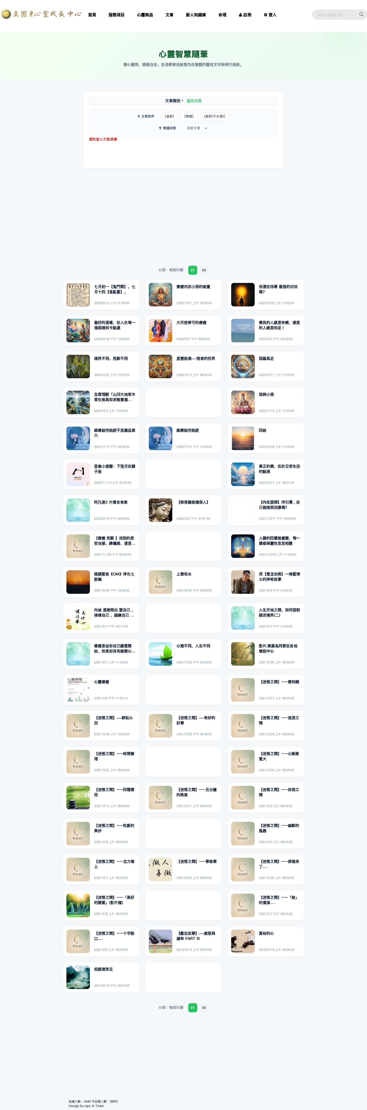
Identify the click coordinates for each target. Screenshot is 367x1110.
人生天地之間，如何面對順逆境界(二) (279, 612)
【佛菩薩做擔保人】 (193, 502)
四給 (262, 430)
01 (193, 270)
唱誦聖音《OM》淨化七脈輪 (114, 576)
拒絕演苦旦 (103, 969)
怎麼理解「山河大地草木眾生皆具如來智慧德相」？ (114, 397)
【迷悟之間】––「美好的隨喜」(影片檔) (114, 900)
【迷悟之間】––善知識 (279, 681)
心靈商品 (145, 14)
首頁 (92, 14)
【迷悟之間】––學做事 (197, 861)
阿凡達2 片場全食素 (111, 502)
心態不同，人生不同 (193, 645)
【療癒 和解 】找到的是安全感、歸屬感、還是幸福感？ (114, 540)
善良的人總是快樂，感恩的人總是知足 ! (279, 325)
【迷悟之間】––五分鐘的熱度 (197, 792)
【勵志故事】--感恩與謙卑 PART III (196, 936)
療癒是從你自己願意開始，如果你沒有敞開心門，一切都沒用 (113, 648)
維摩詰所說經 (188, 430)
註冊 (247, 14)
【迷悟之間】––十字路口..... (114, 936)
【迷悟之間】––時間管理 (114, 756)
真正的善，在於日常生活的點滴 (279, 469)
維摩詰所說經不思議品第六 (114, 433)
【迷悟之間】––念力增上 (114, 864)
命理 (222, 14)
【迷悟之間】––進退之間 (279, 720)
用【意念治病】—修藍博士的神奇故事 (279, 576)
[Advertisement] (183, 153)
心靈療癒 (101, 681)
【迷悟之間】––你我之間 (279, 792)
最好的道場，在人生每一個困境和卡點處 (114, 325)
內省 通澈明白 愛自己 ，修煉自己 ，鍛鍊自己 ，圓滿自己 (114, 612)
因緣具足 (266, 358)
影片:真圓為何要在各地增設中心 (278, 648)
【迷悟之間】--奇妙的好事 (196, 720)
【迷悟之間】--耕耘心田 (113, 720)
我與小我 (266, 394)
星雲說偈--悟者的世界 (196, 358)
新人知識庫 (196, 14)
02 (204, 270)
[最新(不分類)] (214, 116)
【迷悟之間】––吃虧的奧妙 (114, 828)
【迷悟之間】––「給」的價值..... (279, 900)
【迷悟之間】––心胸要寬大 (279, 756)
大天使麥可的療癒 (191, 322)
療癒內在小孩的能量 (193, 286)
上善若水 (184, 574)
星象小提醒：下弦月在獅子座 (114, 469)
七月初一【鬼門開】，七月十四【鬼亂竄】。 (114, 289)
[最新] (169, 116)
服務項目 (117, 14)
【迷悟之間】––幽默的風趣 (279, 828)
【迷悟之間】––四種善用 (114, 792)
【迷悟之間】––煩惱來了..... (279, 864)
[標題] (188, 116)
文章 (170, 14)
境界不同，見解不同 (111, 358)
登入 (273, 14)
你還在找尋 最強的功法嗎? (278, 289)
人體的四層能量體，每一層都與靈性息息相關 (279, 540)
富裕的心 (266, 933)
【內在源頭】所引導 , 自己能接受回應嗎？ (279, 504)
